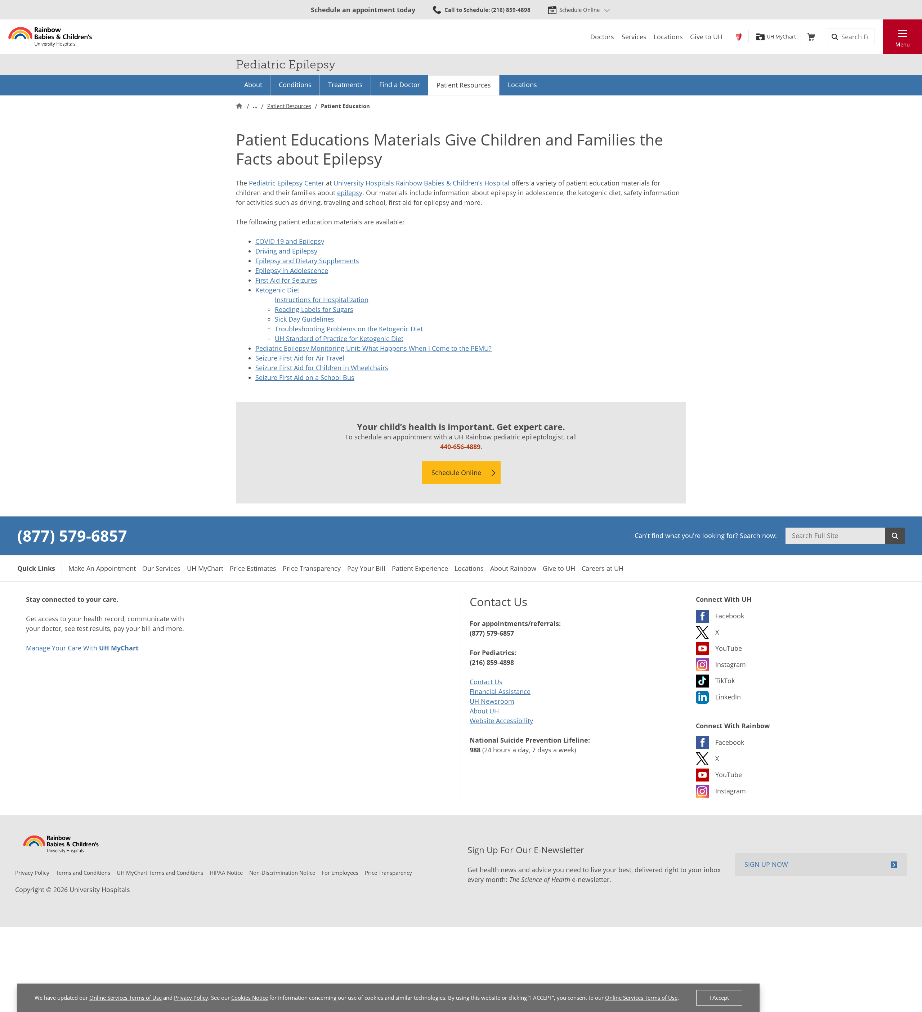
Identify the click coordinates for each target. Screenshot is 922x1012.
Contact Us (486, 681)
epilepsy (349, 192)
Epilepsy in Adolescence (291, 270)
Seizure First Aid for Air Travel (299, 358)
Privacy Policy (191, 997)
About (253, 84)
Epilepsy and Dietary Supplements (307, 260)
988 (475, 749)
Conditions (295, 84)
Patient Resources (464, 85)
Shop (811, 36)
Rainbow (739, 36)
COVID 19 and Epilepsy (289, 241)
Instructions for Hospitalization (321, 299)
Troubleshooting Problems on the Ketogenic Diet (349, 328)
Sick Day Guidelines (304, 319)
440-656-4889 (460, 446)
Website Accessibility (501, 720)
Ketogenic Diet (277, 290)
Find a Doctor (399, 84)
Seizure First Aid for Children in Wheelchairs (321, 367)
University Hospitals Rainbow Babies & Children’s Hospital (422, 183)
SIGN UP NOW (766, 864)
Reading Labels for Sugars (314, 309)
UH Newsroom (492, 701)
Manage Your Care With (82, 648)
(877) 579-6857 (72, 535)
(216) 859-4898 (492, 662)
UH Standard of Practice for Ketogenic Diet (339, 338)
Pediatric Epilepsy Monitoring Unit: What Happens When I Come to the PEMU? (373, 348)
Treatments (345, 84)
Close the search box (879, 36)
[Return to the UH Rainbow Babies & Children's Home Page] (50, 37)
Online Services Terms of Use (125, 997)
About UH (484, 711)
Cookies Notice (249, 997)
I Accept (719, 997)
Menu (902, 44)
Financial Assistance (500, 691)
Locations (522, 84)
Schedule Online (579, 9)
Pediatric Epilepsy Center (286, 183)
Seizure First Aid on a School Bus (304, 377)
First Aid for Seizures (286, 280)
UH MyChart (781, 36)
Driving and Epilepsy (286, 251)
